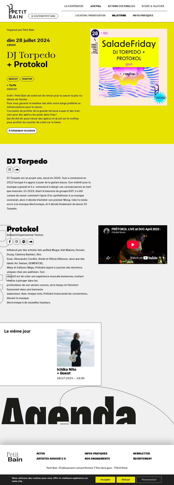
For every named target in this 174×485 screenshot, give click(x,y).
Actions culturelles (121, 6)
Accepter (105, 479)
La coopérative (73, 6)
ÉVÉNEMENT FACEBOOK (22, 130)
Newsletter (141, 453)
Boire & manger (153, 6)
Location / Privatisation (90, 15)
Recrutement (142, 458)
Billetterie (119, 15)
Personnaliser (149, 479)
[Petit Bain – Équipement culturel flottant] (17, 11)
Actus (41, 453)
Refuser (126, 479)
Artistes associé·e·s (51, 458)
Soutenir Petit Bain (44, 16)
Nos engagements (97, 458)
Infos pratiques (143, 15)
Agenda (95, 6)
